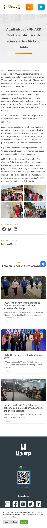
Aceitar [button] (24, 522)
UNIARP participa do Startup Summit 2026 (23, 357)
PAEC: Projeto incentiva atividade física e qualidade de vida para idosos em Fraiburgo (22, 305)
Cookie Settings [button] (11, 522)
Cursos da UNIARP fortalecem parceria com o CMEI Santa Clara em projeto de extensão (23, 408)
